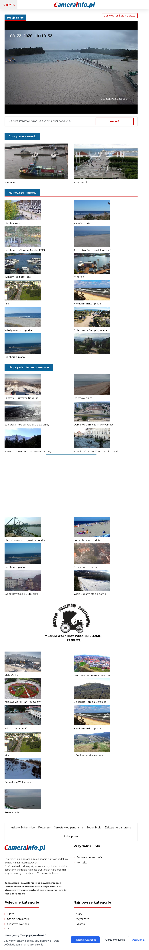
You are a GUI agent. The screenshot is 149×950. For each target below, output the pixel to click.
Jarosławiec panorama (68, 827)
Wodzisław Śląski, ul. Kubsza (21, 593)
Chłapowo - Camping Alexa (90, 330)
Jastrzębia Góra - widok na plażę (93, 250)
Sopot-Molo (81, 182)
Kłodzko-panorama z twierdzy (92, 675)
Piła (7, 303)
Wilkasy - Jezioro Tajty (18, 276)
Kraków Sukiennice (22, 827)
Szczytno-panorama (86, 567)
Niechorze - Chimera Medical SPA (25, 250)
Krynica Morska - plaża (87, 303)
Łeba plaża (71, 836)
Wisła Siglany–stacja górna (90, 593)
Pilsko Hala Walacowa (18, 782)
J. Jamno (10, 182)
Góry (79, 914)
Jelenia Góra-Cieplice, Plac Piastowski (96, 451)
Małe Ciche (11, 675)
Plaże (10, 914)
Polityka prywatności (89, 857)
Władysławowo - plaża (18, 330)
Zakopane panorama (118, 827)
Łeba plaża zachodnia (87, 540)
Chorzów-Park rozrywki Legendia (25, 540)
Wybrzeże (83, 919)
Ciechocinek (12, 223)
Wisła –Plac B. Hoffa (16, 728)
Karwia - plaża (82, 223)
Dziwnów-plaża (83, 397)
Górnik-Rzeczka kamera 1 (89, 755)
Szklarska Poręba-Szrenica (90, 701)
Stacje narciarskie (18, 919)
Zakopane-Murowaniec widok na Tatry (28, 451)
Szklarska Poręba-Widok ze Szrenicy (27, 424)
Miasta (80, 924)
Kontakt (81, 862)
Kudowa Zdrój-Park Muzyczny (23, 701)
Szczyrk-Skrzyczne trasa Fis (21, 397)
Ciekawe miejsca (18, 924)
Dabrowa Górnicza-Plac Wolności (94, 424)
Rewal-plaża (12, 812)
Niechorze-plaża (15, 356)
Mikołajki (79, 276)
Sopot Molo (94, 827)
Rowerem (44, 827)
